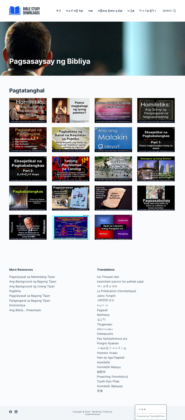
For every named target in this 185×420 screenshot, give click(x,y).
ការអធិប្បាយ (107, 286)
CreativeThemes (92, 414)
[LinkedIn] (16, 411)
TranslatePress (157, 416)
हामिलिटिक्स (105, 300)
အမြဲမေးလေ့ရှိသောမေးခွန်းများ (109, 10)
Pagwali (102, 310)
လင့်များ (130, 10)
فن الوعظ (102, 305)
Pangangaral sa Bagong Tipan (29, 300)
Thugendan (104, 324)
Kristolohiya (17, 305)
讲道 (100, 391)
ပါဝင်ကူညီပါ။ (148, 10)
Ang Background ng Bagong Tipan (32, 281)
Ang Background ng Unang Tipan (32, 286)
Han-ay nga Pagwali (110, 357)
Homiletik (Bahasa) (110, 386)
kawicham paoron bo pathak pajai (120, 281)
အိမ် (58, 10)
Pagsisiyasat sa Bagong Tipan (29, 295)
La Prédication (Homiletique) (116, 291)
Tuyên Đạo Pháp (108, 381)
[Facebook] (10, 411)
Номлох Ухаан (107, 353)
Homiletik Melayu (109, 367)
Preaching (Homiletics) (112, 376)
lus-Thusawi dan (108, 277)
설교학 (101, 319)
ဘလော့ (89, 10)
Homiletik (103, 362)
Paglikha (15, 291)
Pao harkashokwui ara (112, 338)
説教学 (101, 372)
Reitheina (103, 315)
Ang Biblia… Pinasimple (25, 310)
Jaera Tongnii (106, 295)
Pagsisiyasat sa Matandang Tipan (32, 277)
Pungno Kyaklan (108, 343)
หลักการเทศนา (105, 329)
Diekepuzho (105, 333)
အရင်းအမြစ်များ (74, 10)
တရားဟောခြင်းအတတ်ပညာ (111, 348)
